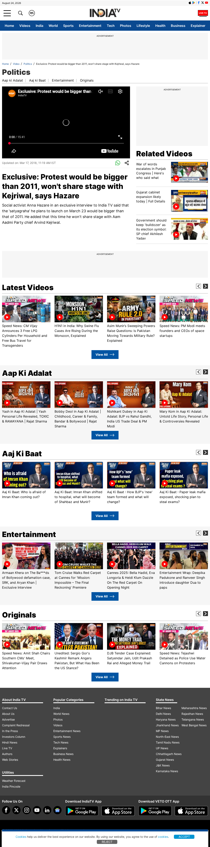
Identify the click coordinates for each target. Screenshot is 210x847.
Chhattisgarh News (168, 754)
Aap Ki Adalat (27, 373)
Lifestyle (143, 26)
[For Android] (155, 811)
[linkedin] (47, 810)
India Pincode (11, 786)
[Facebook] (6, 810)
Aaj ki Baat (37, 80)
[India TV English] (105, 13)
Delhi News (163, 713)
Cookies (21, 836)
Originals (87, 80)
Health (160, 26)
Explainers (60, 748)
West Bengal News (194, 725)
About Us (8, 713)
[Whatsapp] (117, 163)
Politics (28, 63)
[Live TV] (203, 13)
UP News (162, 748)
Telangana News (192, 719)
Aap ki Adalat (12, 80)
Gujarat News (165, 759)
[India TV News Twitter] (202, 2)
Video (16, 63)
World (53, 26)
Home (9, 26)
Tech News (60, 742)
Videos (24, 26)
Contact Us (9, 708)
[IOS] (189, 2)
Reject (107, 842)
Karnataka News (167, 771)
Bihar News (163, 708)
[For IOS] (191, 811)
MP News (162, 731)
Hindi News (9, 742)
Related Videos (164, 153)
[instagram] (27, 810)
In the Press (10, 731)
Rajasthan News (192, 713)
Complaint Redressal (16, 725)
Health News (61, 759)
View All (102, 355)
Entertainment (90, 26)
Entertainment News (66, 731)
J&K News (163, 765)
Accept (184, 836)
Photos (125, 26)
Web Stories (10, 759)
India (39, 26)
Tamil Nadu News (167, 742)
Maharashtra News (194, 708)
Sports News (62, 736)
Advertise (8, 719)
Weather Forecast (13, 780)
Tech (111, 26)
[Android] (193, 2)
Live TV (7, 748)
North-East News (167, 736)
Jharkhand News (167, 725)
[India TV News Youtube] (206, 2)
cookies (163, 836)
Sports (68, 26)
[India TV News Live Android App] (81, 811)
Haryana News (166, 719)
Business (178, 26)
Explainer (198, 26)
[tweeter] (16, 810)
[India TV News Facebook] (198, 2)
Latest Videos (28, 287)
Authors (7, 754)
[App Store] (118, 811)
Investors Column (13, 736)
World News (61, 713)
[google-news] (57, 810)
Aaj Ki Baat (22, 453)
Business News (63, 754)
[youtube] (37, 810)
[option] (26, 322)
